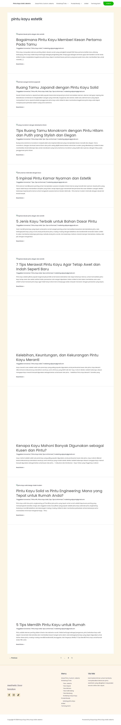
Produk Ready (75, 3)
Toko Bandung (67, 693)
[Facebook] (9, 695)
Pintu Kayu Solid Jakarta (22, 3)
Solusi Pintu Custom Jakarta (44, 3)
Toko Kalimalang (68, 691)
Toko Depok (67, 686)
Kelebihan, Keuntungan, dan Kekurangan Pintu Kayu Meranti (57, 357)
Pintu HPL (34, 91)
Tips (50, 91)
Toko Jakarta (67, 683)
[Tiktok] (18, 695)
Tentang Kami (95, 3)
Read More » (20, 64)
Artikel (86, 3)
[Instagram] (14, 695)
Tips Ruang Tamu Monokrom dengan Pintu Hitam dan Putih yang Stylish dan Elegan (59, 133)
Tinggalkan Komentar (23, 48)
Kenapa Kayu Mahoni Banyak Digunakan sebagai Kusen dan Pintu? (60, 448)
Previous (13, 658)
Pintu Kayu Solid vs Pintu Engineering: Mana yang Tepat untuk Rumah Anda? (59, 493)
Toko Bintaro (67, 688)
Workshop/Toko (61, 3)
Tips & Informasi (57, 91)
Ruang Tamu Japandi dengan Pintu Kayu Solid (57, 87)
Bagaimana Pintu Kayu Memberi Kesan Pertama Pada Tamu (59, 42)
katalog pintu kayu (69, 701)
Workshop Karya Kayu (70, 696)
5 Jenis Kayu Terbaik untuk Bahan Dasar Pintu (56, 221)
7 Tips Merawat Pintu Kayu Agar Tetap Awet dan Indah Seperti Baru (58, 267)
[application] (67, 3)
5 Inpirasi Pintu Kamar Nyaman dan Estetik (53, 178)
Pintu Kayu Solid (37, 48)
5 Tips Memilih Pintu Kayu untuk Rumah (50, 624)
